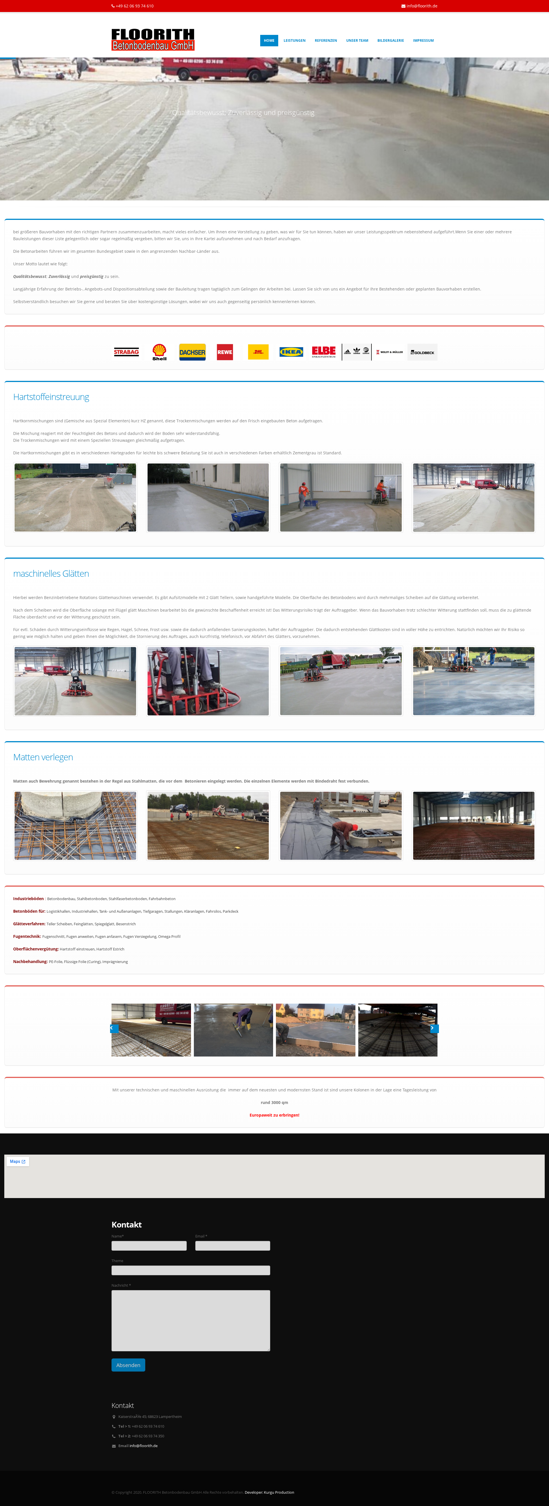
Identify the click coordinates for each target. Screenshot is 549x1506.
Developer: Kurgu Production (269, 1492)
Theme (117, 1260)
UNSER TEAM (357, 40)
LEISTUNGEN (295, 40)
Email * (201, 1236)
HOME (269, 40)
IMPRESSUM (423, 40)
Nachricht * (121, 1285)
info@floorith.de (422, 6)
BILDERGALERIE (390, 40)
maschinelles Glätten (51, 573)
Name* (118, 1236)
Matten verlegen (43, 757)
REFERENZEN (326, 40)
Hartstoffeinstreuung (51, 397)
